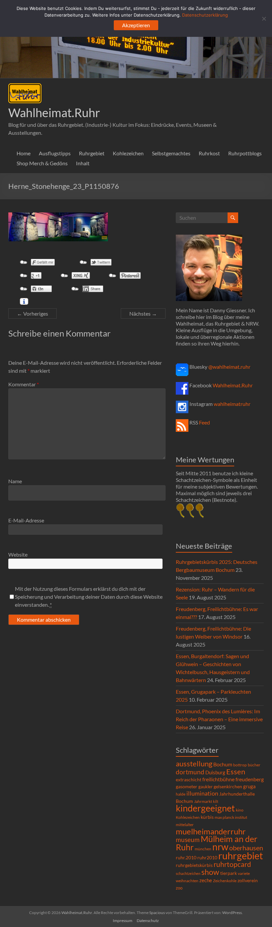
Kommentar (23, 384)
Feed (204, 422)
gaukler (205, 786)
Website (18, 554)
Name (15, 481)
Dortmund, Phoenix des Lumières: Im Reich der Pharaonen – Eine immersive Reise (219, 719)
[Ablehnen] (263, 18)
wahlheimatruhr (232, 404)
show (210, 872)
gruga (249, 786)
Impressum (122, 920)
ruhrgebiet (240, 855)
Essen (235, 771)
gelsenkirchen (228, 786)
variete (244, 873)
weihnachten (187, 881)
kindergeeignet (205, 808)
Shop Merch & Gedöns (42, 163)
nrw (220, 846)
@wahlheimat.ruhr (229, 366)
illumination (202, 793)
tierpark (228, 873)
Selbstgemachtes (171, 153)
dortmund (190, 772)
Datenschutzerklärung (205, 15)
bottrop (240, 765)
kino (239, 810)
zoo (179, 887)
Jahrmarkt (203, 801)
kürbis (207, 817)
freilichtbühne (218, 779)
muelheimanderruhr (211, 831)
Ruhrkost (209, 153)
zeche (205, 880)
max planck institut (231, 817)
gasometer (186, 786)
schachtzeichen (188, 873)
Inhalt (83, 163)
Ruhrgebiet (91, 153)
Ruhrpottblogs (245, 153)
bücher (254, 764)
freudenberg (250, 779)
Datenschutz (148, 920)
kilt (215, 801)
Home (24, 153)
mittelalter (185, 824)
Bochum (222, 764)
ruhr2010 (207, 857)
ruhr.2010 (186, 857)
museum (188, 839)
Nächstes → (143, 313)
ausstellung (194, 763)
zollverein (248, 880)
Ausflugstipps (55, 153)
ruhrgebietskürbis (194, 865)
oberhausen (246, 848)
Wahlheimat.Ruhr (54, 112)
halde (180, 794)
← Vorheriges (32, 313)
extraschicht (188, 779)
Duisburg (215, 772)
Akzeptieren (136, 25)
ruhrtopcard (232, 864)
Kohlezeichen (128, 153)
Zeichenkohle (225, 880)
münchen (203, 849)
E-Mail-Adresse (26, 520)
